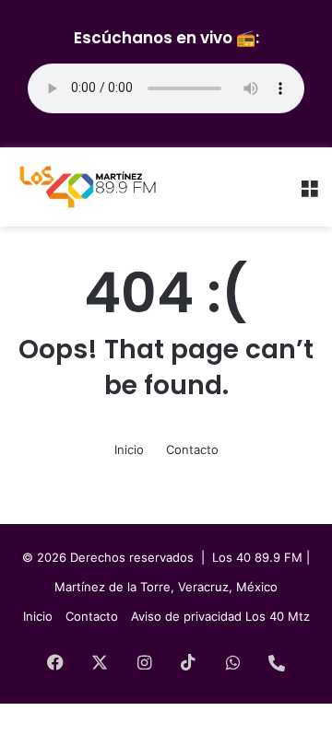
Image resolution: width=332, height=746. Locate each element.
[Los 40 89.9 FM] (87, 187)
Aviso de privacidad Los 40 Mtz (220, 616)
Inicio (129, 449)
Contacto (192, 449)
